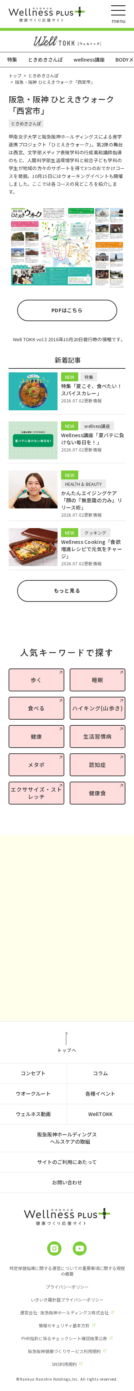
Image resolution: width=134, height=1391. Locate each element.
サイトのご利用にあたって (67, 1161)
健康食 (97, 793)
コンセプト (33, 1073)
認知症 (97, 764)
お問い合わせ (67, 1182)
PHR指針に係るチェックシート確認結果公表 (64, 1338)
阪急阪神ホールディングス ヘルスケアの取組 (67, 1138)
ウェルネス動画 (33, 1113)
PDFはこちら (67, 310)
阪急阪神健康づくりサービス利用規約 (64, 1351)
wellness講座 (89, 59)
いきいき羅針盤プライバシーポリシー (67, 1299)
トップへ (67, 1049)
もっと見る (67, 590)
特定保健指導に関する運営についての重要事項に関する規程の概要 (67, 1271)
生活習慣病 (97, 736)
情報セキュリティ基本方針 (64, 1325)
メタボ (36, 764)
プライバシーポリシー (67, 1287)
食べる (36, 708)
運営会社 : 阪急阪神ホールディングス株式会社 (64, 1312)
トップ (15, 75)
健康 (36, 736)
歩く (36, 680)
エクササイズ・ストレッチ (36, 793)
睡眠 (97, 680)
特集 (12, 59)
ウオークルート (33, 1093)
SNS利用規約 (64, 1364)
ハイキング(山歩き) (97, 708)
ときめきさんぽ (45, 59)
